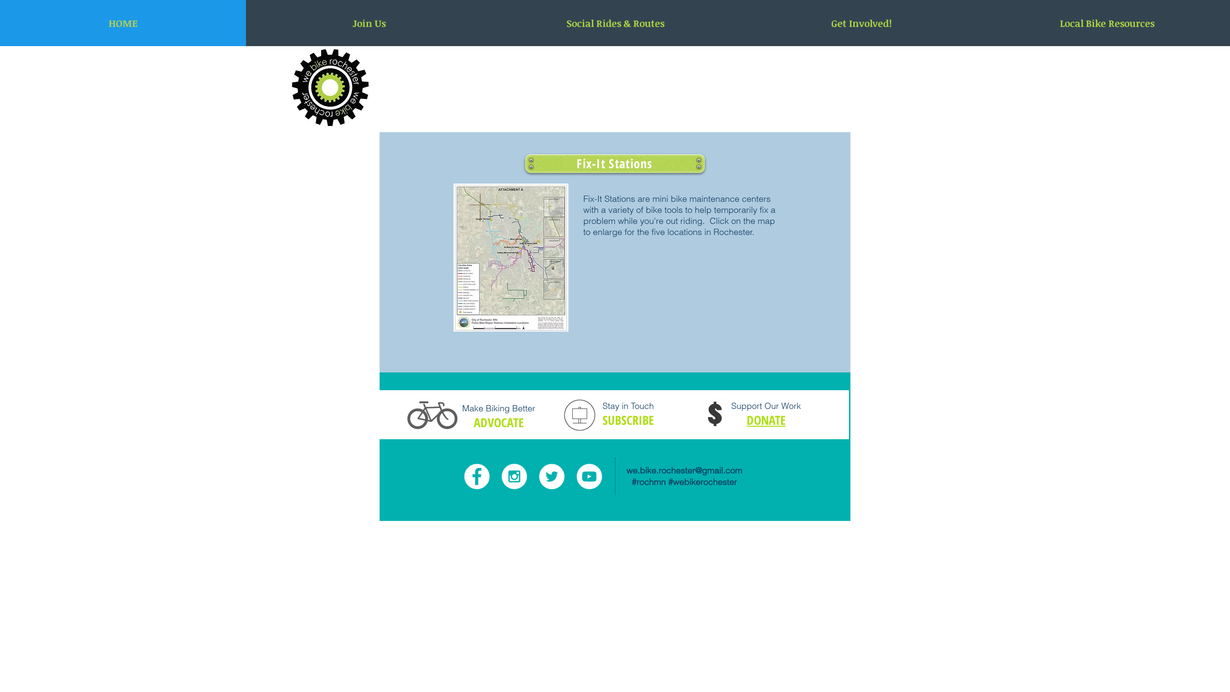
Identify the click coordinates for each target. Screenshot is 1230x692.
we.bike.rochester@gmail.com (684, 470)
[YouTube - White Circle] (589, 476)
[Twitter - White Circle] (552, 476)
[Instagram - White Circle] (514, 476)
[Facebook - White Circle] (477, 476)
